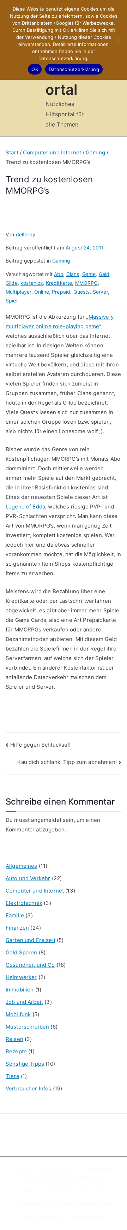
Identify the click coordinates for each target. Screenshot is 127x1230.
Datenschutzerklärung (86, 1204)
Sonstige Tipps (25, 1063)
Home (29, 1191)
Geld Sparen (21, 952)
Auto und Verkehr (28, 878)
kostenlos (31, 283)
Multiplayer (18, 292)
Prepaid (61, 292)
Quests (81, 292)
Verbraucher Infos (29, 1088)
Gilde (12, 283)
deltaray (25, 234)
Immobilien (20, 989)
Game (89, 274)
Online (41, 292)
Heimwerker (21, 977)
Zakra (59, 1178)
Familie (15, 915)
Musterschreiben (27, 1026)
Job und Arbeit (24, 1002)
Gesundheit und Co (30, 964)
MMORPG (86, 283)
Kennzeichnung (33, 1204)
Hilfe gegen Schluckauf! (40, 744)
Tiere (12, 1076)
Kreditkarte (59, 283)
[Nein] (118, 39)
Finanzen (17, 927)
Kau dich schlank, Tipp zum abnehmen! (66, 762)
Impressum (58, 1191)
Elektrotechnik (24, 903)
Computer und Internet (35, 890)
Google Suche (88, 1217)
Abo (58, 274)
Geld (104, 274)
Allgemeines (21, 866)
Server (100, 292)
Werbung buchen (43, 1217)
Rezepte (16, 1051)
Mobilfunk (18, 1014)
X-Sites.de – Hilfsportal (85, 1169)
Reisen (14, 1039)
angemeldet (46, 820)
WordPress (90, 1178)
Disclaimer (92, 1191)
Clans (72, 274)
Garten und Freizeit (30, 940)
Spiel (11, 301)
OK (34, 69)
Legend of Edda (25, 506)
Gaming (61, 261)
